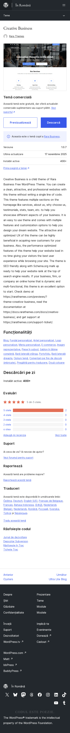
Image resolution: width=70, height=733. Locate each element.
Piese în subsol (30, 349)
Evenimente (44, 629)
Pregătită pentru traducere (32, 362)
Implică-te (43, 623)
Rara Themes (16, 36)
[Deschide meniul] (64, 5)
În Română (18, 686)
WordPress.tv (13, 641)
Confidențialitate (13, 612)
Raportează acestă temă (17, 480)
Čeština (7, 500)
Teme (6, 15)
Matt (8, 659)
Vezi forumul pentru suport (18, 457)
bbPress (10, 665)
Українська (20, 513)
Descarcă (53, 122)
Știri (5, 600)
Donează (44, 635)
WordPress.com (15, 653)
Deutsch (18, 500)
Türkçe (7, 513)
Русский (43, 509)
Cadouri (43, 641)
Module (41, 606)
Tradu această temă (14, 520)
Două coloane (57, 362)
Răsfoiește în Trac (13, 545)
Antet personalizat (43, 340)
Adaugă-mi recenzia (14, 435)
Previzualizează (20, 122)
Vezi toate (61, 435)
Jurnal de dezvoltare (15, 537)
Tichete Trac (10, 549)
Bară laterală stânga (26, 353)
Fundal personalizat (21, 340)
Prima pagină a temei (15, 168)
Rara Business (52, 136)
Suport (7, 629)
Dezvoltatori (11, 635)
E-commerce (48, 344)
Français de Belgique (51, 500)
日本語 (38, 504)
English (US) (31, 500)
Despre (7, 594)
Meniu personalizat (29, 344)
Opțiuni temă (21, 358)
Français (8, 504)
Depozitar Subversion (15, 541)
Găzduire (8, 606)
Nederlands (20, 509)
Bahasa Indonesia (24, 504)
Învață (7, 623)
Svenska (54, 509)
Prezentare (43, 594)
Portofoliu (44, 353)
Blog (5, 340)
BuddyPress (12, 671)
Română (32, 509)
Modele (41, 612)
